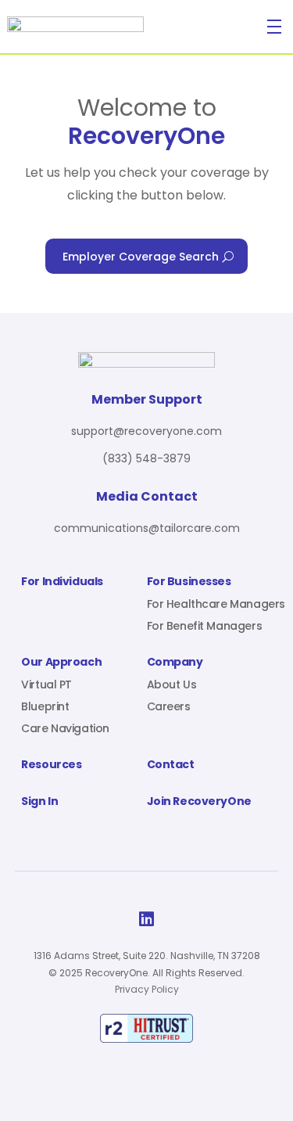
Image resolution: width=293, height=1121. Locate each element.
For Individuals (62, 582)
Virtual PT (46, 684)
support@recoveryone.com (146, 431)
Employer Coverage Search (141, 256)
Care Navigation (65, 728)
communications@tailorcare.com (147, 528)
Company (175, 663)
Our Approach (61, 663)
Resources (51, 765)
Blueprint (45, 706)
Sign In (39, 802)
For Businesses (189, 582)
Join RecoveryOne (199, 802)
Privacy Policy (147, 989)
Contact (171, 765)
